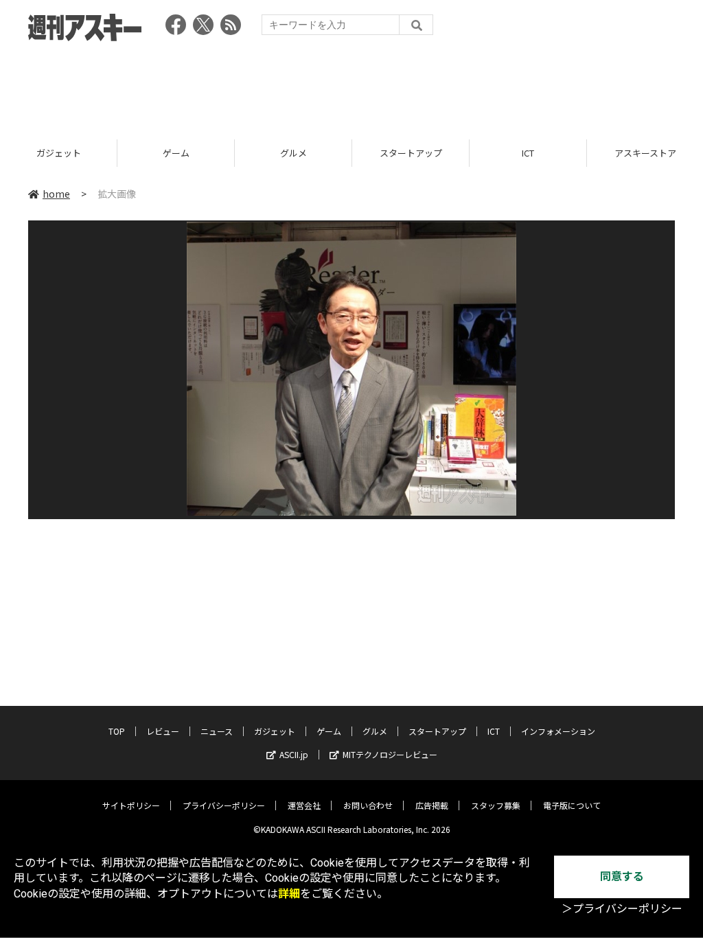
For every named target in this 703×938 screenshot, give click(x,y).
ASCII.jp (293, 754)
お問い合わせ (368, 805)
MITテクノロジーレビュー (390, 754)
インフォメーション (558, 731)
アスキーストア (539, 152)
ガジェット (274, 731)
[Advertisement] (351, 86)
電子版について (572, 805)
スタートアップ (304, 152)
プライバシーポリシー (224, 805)
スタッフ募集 (495, 805)
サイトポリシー (131, 805)
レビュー (162, 731)
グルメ (187, 152)
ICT (421, 152)
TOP (116, 731)
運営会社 (304, 805)
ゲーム (69, 152)
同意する (622, 876)
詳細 (289, 893)
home (56, 194)
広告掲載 (431, 805)
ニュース (216, 731)
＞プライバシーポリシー (622, 908)
